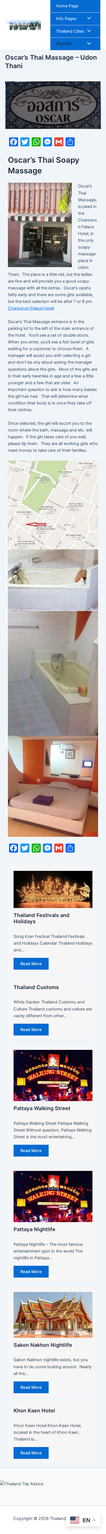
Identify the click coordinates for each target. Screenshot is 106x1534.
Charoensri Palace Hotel (31, 308)
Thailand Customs (36, 987)
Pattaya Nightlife (34, 1229)
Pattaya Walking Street (42, 1108)
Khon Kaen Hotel (34, 1410)
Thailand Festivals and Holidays (42, 918)
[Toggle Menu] (88, 19)
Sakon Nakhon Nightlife (43, 1345)
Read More (31, 963)
